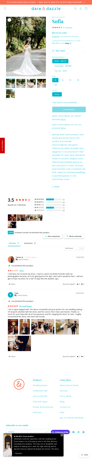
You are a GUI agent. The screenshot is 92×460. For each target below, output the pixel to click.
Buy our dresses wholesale (72, 418)
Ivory (57, 94)
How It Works (65, 396)
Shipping (55, 36)
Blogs (62, 401)
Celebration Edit (40, 391)
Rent (60, 61)
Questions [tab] (28, 243)
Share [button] (57, 186)
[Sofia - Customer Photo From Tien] (12, 217)
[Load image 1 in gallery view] (10, 83)
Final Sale (37, 412)
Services (64, 391)
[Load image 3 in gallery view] (31, 83)
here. (63, 119)
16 (78, 80)
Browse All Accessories (43, 407)
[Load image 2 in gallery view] (20, 83)
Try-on (61, 71)
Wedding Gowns (40, 385)
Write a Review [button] (75, 236)
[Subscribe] (46, 432)
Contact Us (65, 407)
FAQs (62, 412)
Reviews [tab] (12, 243)
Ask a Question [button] (54, 236)
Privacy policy (66, 454)
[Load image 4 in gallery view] (41, 83)
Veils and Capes (40, 401)
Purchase (63, 66)
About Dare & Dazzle (69, 385)
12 (70, 80)
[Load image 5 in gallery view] (10, 93)
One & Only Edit (40, 396)
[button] (5, 8)
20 (56, 85)
